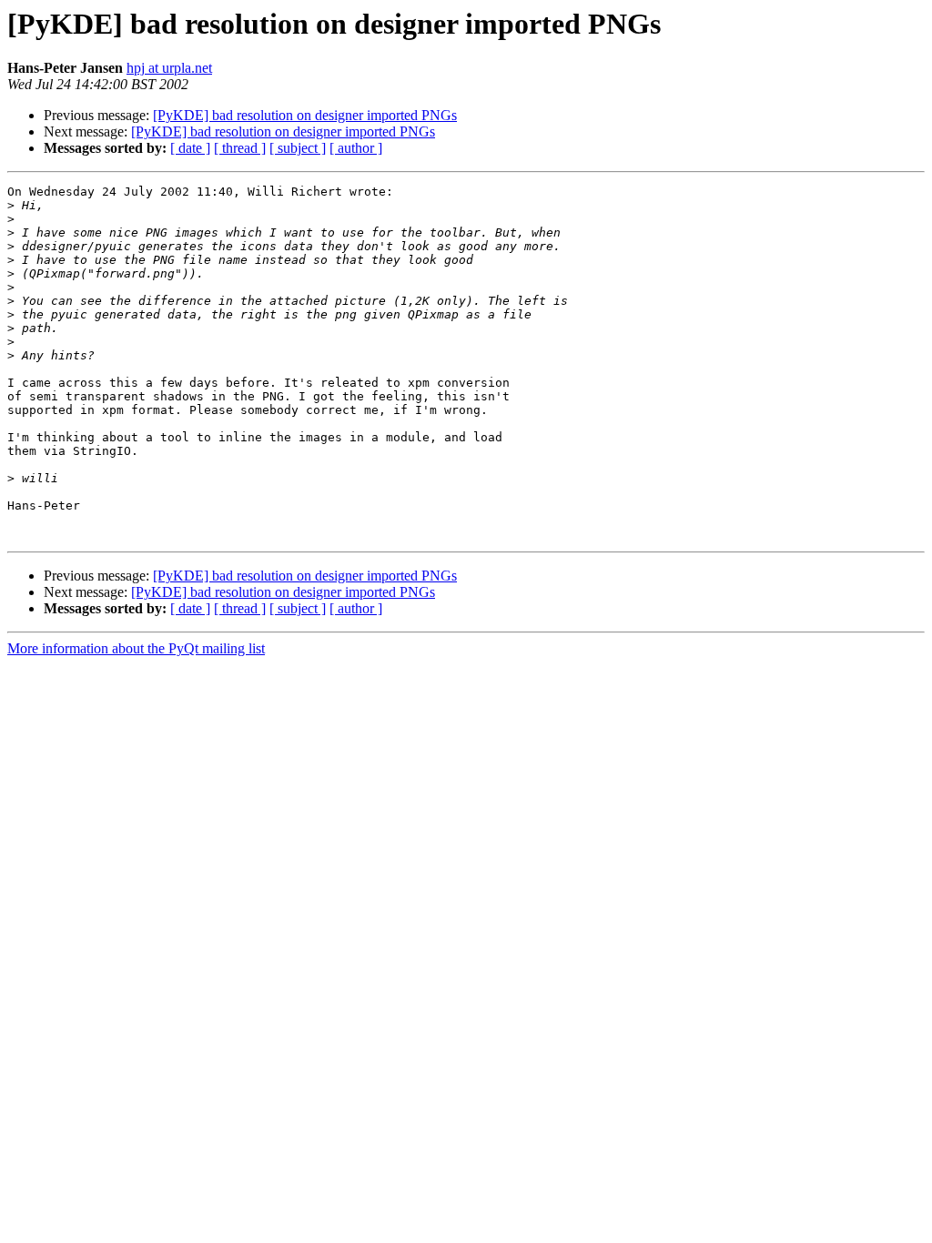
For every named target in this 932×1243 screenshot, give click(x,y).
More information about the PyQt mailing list (136, 648)
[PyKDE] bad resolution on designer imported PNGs (305, 115)
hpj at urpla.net (169, 68)
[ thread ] (240, 148)
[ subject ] (297, 148)
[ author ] (355, 148)
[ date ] (190, 148)
